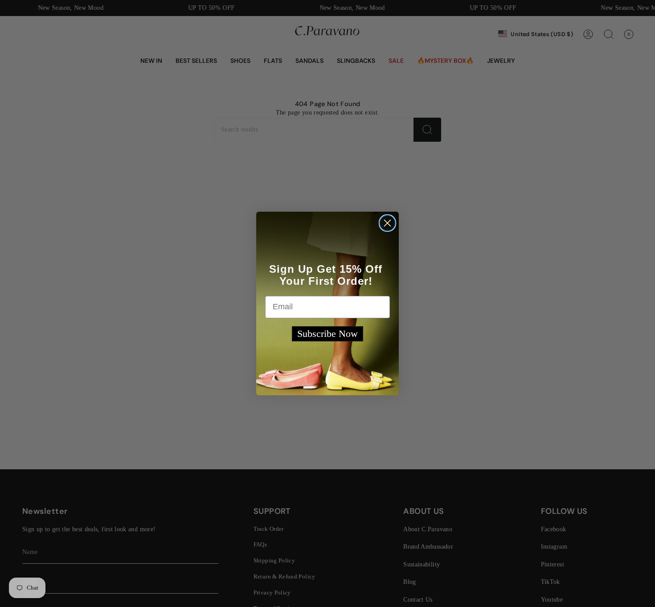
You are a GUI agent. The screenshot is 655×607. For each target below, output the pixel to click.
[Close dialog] (387, 223)
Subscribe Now (327, 333)
